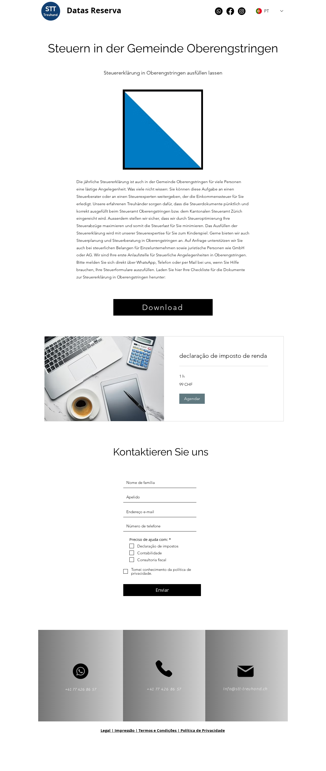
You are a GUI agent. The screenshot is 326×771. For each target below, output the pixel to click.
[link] (223, 356)
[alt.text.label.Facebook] (230, 11)
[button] (192, 399)
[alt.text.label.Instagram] (242, 11)
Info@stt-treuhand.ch (245, 689)
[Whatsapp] (219, 11)
